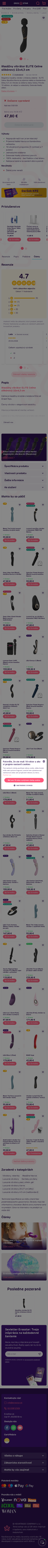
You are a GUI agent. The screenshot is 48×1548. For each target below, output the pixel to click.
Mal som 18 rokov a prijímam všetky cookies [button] (24, 780)
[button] (24, 785)
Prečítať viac (7, 775)
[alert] (24, 774)
